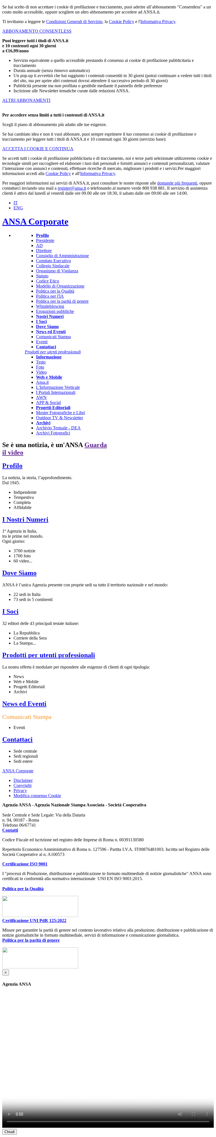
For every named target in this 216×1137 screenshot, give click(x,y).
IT (16, 202)
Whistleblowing (50, 306)
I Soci (10, 611)
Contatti (10, 830)
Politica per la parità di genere (62, 301)
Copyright (23, 785)
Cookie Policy (121, 21)
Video (41, 372)
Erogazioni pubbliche (55, 311)
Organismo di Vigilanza (57, 270)
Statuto (42, 275)
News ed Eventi (24, 703)
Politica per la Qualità (55, 291)
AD (39, 245)
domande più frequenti (177, 183)
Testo (41, 362)
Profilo (12, 465)
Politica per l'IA (50, 296)
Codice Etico (47, 281)
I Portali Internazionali (55, 392)
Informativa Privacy (157, 21)
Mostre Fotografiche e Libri (60, 412)
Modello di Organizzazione (60, 286)
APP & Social (48, 402)
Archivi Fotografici (53, 432)
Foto (40, 367)
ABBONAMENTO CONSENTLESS (36, 31)
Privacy (20, 790)
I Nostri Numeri (25, 519)
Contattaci (17, 739)
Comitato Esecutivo (53, 260)
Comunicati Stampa (53, 336)
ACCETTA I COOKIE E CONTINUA (37, 148)
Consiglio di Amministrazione (62, 255)
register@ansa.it (72, 188)
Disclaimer (23, 780)
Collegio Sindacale (52, 265)
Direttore (44, 250)
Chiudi (9, 1132)
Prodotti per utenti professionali (48, 655)
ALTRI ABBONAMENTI (26, 100)
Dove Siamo (19, 573)
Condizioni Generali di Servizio (74, 21)
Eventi (42, 341)
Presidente (45, 240)
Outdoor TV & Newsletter (59, 417)
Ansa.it (42, 382)
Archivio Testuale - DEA (58, 427)
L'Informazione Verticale (58, 387)
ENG (18, 207)
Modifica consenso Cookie (37, 795)
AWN (41, 397)
